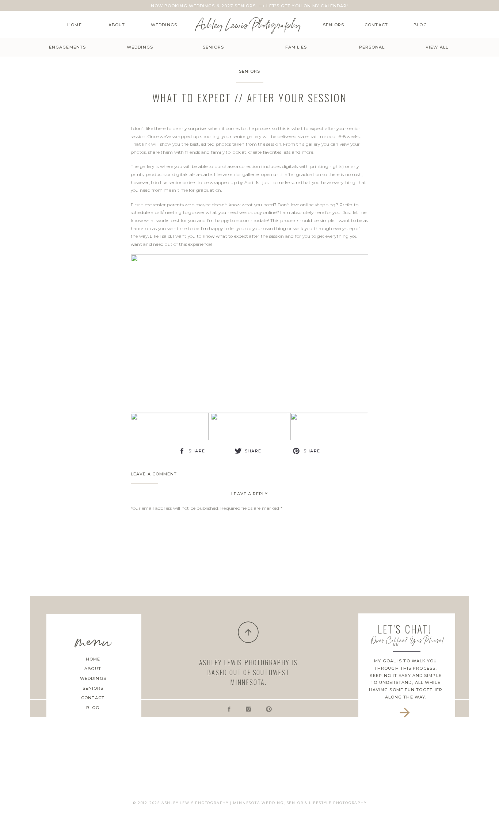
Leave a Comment (154, 474)
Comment (143, 521)
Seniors (249, 71)
